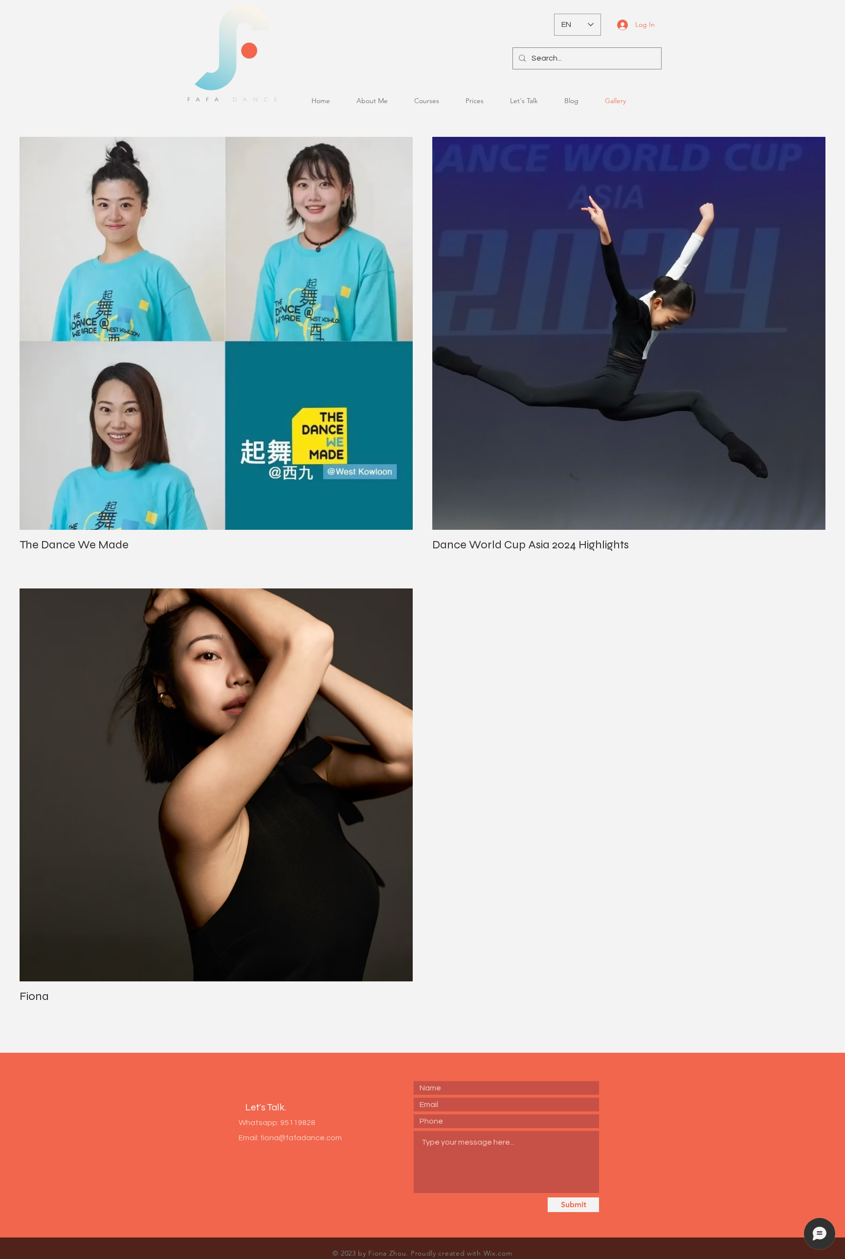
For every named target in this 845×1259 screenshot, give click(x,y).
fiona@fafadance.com (301, 1138)
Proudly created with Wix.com (461, 1253)
